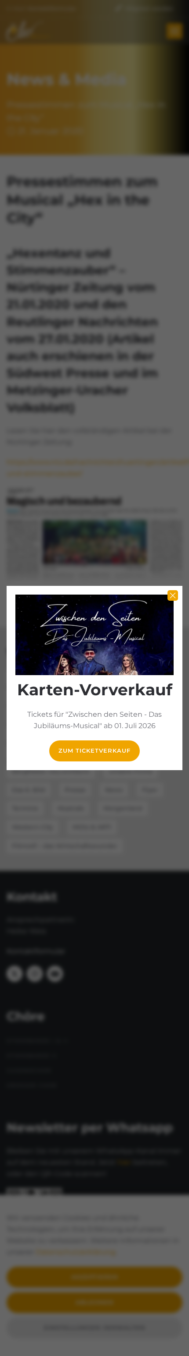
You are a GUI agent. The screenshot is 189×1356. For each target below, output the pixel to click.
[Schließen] (172, 595)
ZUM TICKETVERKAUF (94, 750)
